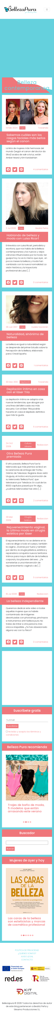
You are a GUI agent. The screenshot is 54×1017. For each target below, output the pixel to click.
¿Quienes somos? (27, 953)
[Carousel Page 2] (26, 822)
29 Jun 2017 (11, 327)
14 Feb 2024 (11, 127)
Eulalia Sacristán (40, 327)
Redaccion (42, 444)
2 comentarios (40, 500)
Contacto (27, 959)
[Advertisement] (27, 47)
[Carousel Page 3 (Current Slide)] (28, 822)
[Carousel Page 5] (30, 935)
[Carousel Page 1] (24, 822)
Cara (22, 128)
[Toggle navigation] (47, 9)
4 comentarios (40, 169)
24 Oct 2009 (9, 445)
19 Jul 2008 (11, 593)
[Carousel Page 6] (32, 935)
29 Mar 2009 (9, 519)
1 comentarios (41, 365)
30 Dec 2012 (12, 381)
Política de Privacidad (27, 950)
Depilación (25, 382)
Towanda (43, 127)
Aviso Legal (27, 956)
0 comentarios (40, 282)
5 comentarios (40, 426)
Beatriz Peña (42, 228)
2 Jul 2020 (11, 228)
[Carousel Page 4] (30, 822)
